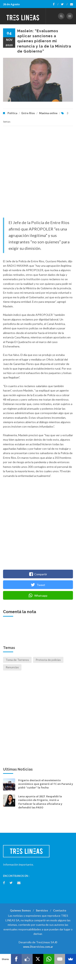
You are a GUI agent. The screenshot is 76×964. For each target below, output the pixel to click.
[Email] (59, 959)
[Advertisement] (38, 174)
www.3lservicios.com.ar (38, 946)
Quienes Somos (20, 910)
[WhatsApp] (48, 959)
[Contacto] (71, 4)
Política (12, 113)
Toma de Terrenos (17, 659)
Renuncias (12, 667)
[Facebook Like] (27, 959)
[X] (38, 959)
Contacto (59, 910)
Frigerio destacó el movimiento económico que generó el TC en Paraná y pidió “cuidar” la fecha (45, 783)
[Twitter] (64, 4)
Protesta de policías (48, 659)
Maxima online (48, 113)
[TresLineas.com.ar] (23, 16)
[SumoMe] (70, 959)
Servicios (42, 910)
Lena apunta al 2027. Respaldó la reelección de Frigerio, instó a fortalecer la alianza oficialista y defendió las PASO (40, 802)
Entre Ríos (28, 113)
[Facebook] (55, 4)
